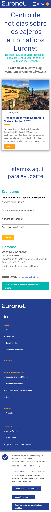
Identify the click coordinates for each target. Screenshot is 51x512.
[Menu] (47, 4)
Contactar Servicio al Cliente (17, 377)
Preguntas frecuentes (14, 384)
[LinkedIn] (6, 316)
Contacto (9, 413)
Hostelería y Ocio (12, 343)
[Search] (42, 4)
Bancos (8, 330)
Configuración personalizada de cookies (28, 506)
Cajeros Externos (12, 431)
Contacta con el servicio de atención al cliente (22, 286)
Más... (9, 146)
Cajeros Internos (12, 438)
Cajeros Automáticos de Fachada (18, 444)
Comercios (10, 336)
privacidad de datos (29, 465)
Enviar (8, 237)
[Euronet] (14, 3)
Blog (7, 397)
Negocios (7, 325)
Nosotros (7, 408)
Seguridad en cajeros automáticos (19, 390)
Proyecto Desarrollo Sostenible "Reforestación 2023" (24, 119)
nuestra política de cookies (24, 471)
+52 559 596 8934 (29, 276)
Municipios (8, 361)
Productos (8, 426)
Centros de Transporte (14, 350)
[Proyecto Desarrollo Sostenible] (25, 95)
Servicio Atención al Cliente (15, 372)
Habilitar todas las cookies (26, 488)
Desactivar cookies (23, 497)
